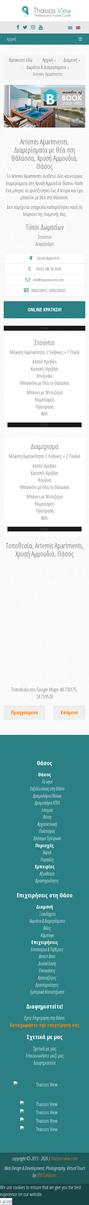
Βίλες (47, 928)
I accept (6, 1201)
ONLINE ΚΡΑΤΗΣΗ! (45, 309)
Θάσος (44, 774)
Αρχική (11, 39)
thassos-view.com (64, 1158)
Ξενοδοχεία (47, 914)
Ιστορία (47, 810)
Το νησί (47, 781)
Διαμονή (44, 906)
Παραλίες (47, 859)
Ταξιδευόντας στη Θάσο (47, 788)
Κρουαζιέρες (47, 977)
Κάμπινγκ (47, 935)
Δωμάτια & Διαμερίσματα (47, 920)
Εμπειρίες (44, 866)
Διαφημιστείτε (44, 1062)
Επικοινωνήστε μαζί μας (45, 1055)
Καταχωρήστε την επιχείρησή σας (44, 1025)
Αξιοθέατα (47, 873)
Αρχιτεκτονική (47, 824)
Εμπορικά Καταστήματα (47, 991)
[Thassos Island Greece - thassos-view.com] (44, 10)
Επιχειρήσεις (44, 942)
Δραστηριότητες (47, 880)
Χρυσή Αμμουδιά (48, 258)
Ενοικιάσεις (47, 970)
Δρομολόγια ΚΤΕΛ (47, 802)
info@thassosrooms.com (48, 280)
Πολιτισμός (47, 831)
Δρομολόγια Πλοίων (47, 795)
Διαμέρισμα (44, 243)
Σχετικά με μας (44, 1048)
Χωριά (47, 852)
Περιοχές (44, 845)
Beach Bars (47, 956)
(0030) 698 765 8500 (48, 269)
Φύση (47, 817)
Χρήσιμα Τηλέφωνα (47, 838)
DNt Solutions (47, 1175)
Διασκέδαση (47, 963)
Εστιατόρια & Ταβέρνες (47, 949)
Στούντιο (45, 236)
